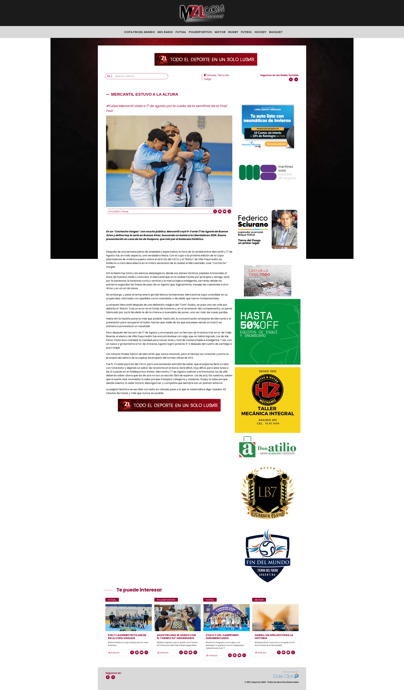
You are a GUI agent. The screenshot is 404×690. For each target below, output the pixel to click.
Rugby (233, 32)
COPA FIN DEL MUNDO (139, 32)
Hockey (261, 32)
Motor (220, 32)
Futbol (246, 32)
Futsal (180, 32)
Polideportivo (200, 32)
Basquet (276, 32)
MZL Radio (165, 32)
